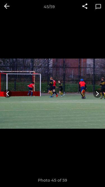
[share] (84, 7)
